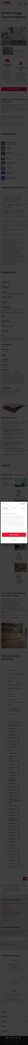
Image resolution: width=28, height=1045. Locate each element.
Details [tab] (14, 508)
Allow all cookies (14, 534)
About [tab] (23, 508)
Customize (13, 539)
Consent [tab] (5, 508)
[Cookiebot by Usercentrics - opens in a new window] (19, 504)
